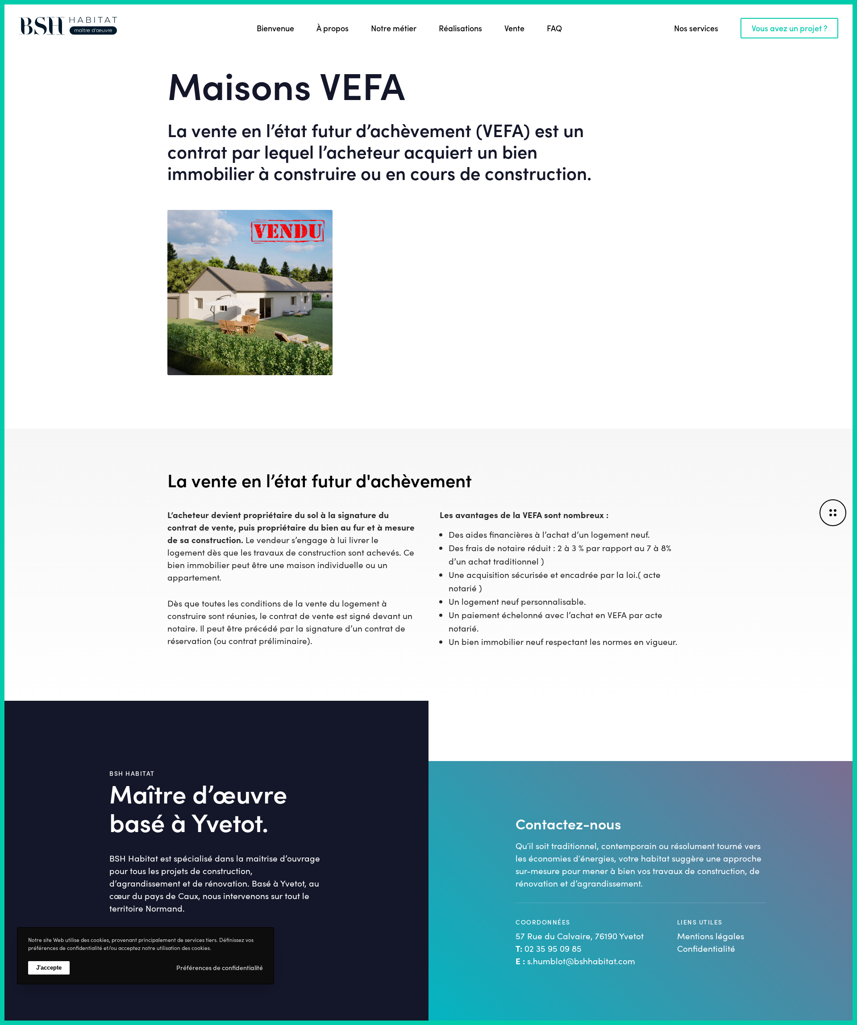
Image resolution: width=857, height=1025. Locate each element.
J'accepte (49, 967)
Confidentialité (706, 948)
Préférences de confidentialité (219, 967)
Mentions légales (710, 935)
